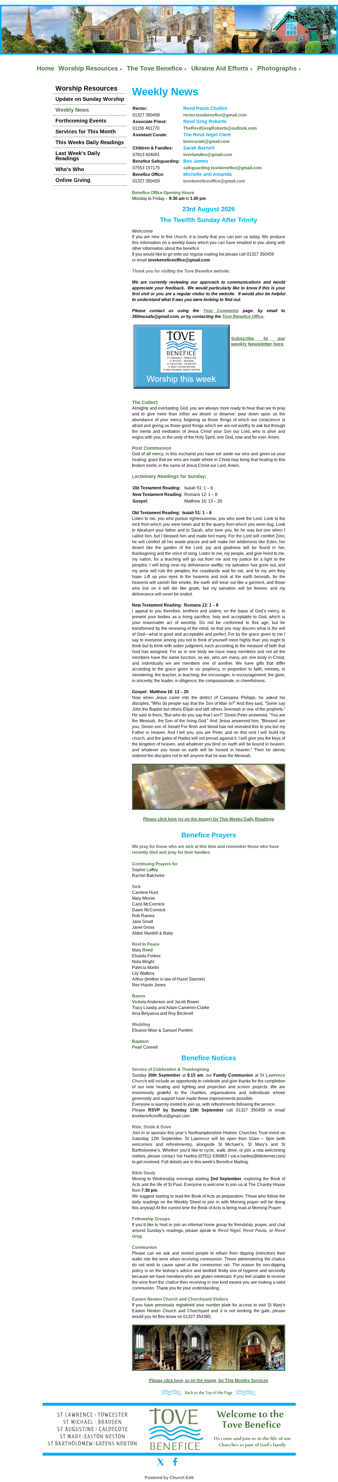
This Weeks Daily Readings (89, 142)
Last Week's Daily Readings (77, 155)
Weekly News (72, 110)
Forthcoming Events (80, 121)
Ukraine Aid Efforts (219, 68)
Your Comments (221, 310)
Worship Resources (88, 68)
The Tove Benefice (154, 68)
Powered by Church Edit (169, 1477)
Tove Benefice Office (242, 316)
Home (45, 68)
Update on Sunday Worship (89, 99)
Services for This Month (85, 131)
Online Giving (72, 180)
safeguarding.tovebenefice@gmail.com (222, 168)
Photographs (277, 68)
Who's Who (69, 169)
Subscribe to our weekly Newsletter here (258, 341)
